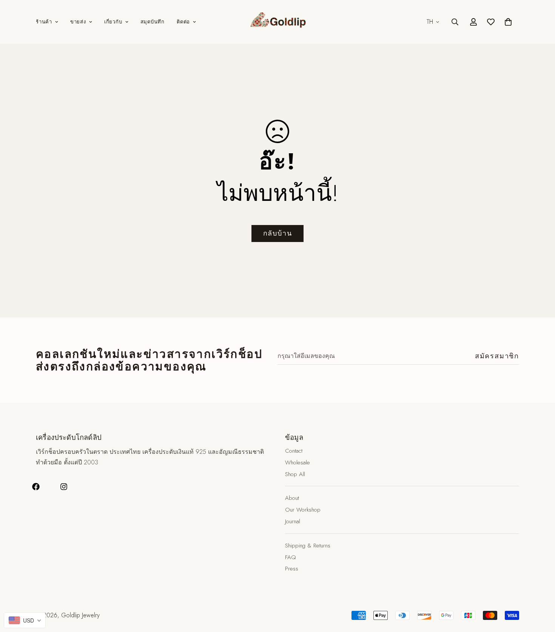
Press (291, 568)
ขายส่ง (78, 21)
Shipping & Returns (307, 545)
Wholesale (297, 462)
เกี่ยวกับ (113, 21)
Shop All (295, 474)
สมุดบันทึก (152, 21)
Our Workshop (303, 510)
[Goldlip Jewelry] (277, 22)
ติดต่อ (183, 21)
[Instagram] (63, 486)
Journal (292, 521)
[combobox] (25, 620)
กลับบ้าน (277, 233)
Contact (293, 451)
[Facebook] (35, 486)
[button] (508, 22)
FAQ (290, 557)
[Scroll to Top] (540, 591)
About (292, 498)
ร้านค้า (44, 21)
